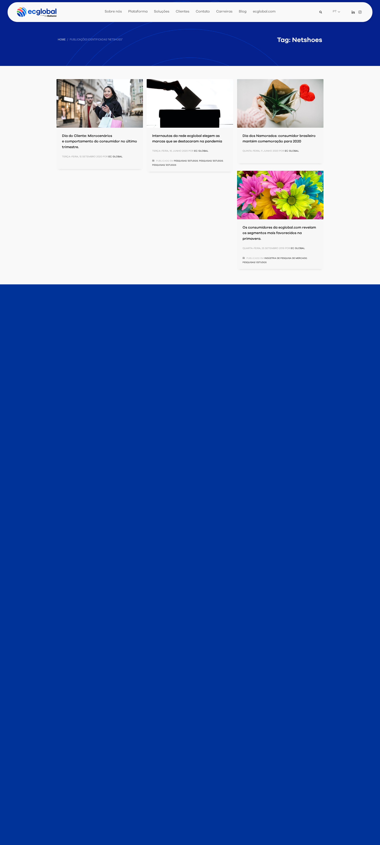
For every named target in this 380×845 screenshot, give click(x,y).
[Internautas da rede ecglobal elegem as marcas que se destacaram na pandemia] (190, 103)
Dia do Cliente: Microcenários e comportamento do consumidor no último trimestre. (99, 141)
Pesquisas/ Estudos (186, 161)
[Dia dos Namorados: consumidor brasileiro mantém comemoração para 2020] (280, 103)
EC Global (115, 156)
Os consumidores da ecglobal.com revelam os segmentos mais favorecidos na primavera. (279, 233)
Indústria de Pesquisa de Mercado (285, 258)
